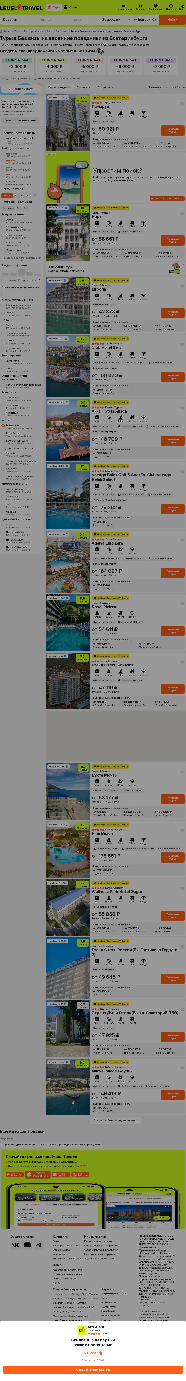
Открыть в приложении (93, 1369)
